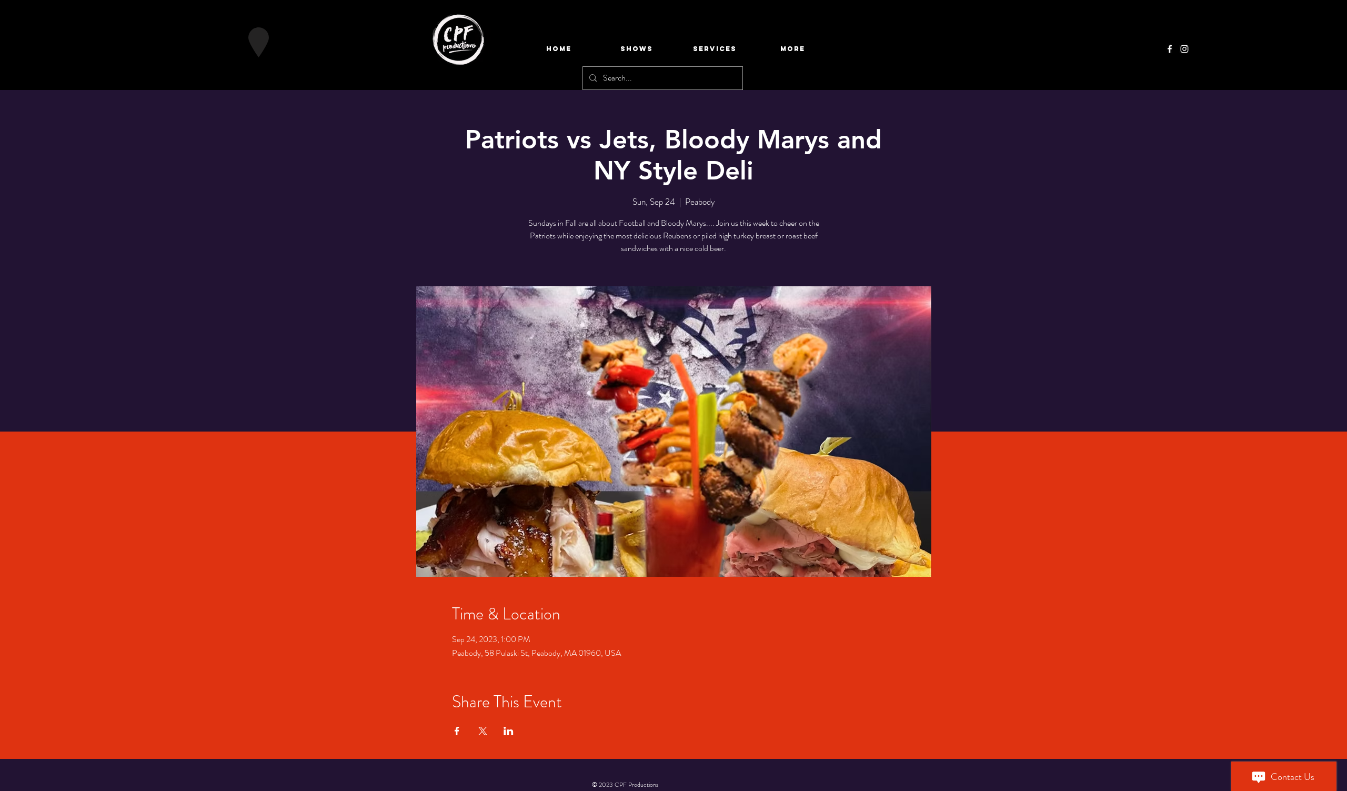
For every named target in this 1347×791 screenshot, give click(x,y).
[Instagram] (1184, 49)
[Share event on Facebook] (457, 731)
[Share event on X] (483, 731)
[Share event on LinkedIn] (509, 731)
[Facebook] (1169, 49)
